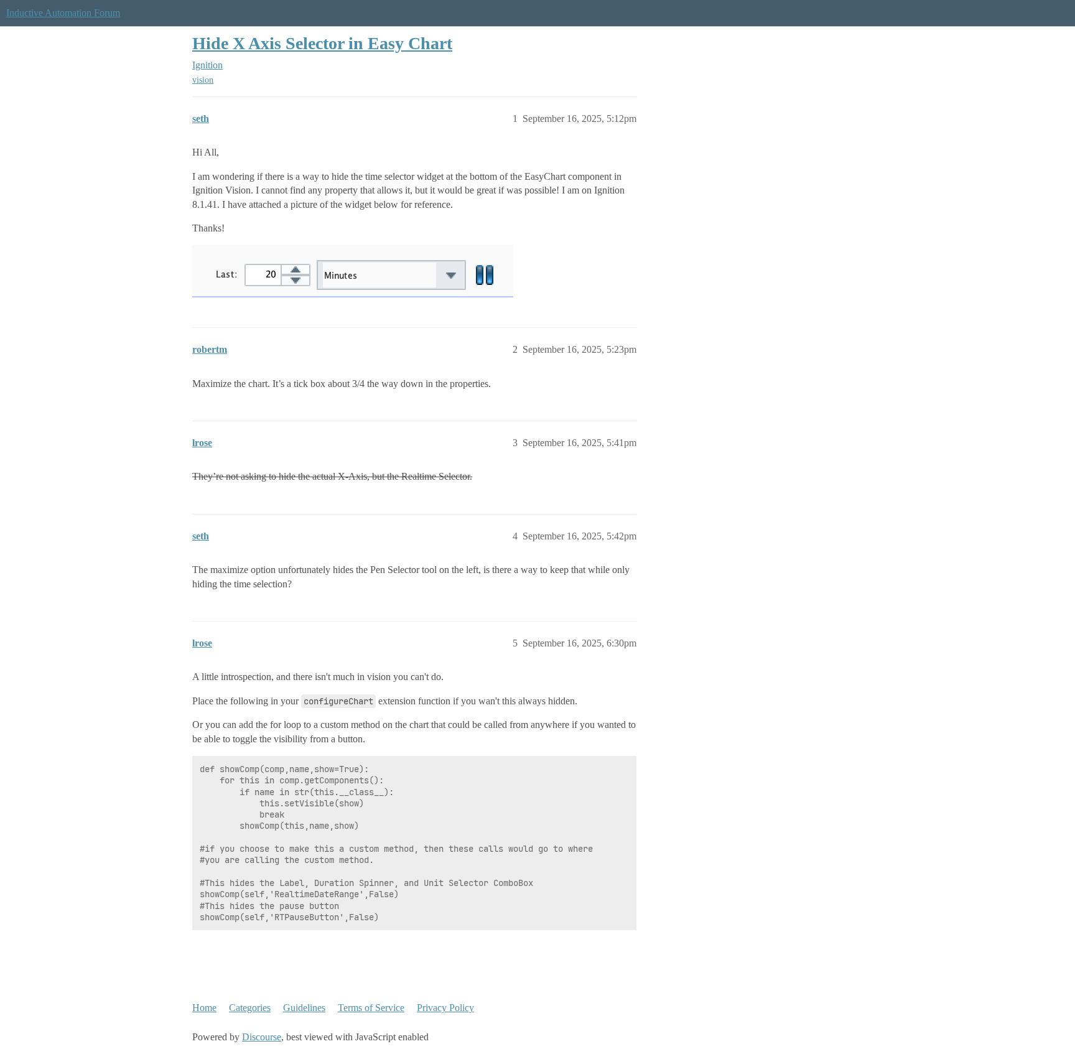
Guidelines (304, 1007)
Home (204, 1007)
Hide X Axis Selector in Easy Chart (322, 43)
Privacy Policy (445, 1007)
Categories (250, 1007)
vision (202, 80)
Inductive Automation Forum (63, 12)
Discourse (261, 1037)
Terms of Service (371, 1007)
